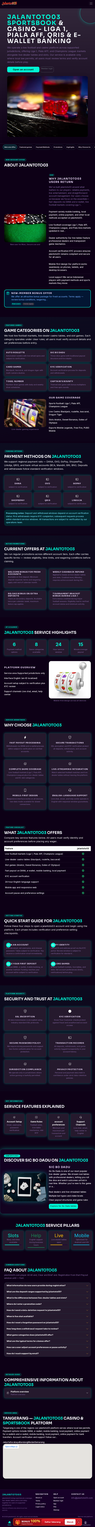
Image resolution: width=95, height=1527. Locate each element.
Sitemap (56, 1510)
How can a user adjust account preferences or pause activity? (37, 1347)
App (54, 1504)
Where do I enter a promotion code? (24, 1304)
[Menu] (91, 3)
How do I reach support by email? (23, 1353)
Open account (58, 1498)
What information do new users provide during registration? (36, 1285)
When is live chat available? (20, 1316)
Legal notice (40, 1507)
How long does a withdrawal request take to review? (33, 1329)
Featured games (25, 147)
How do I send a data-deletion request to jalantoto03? (34, 1310)
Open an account (23, 69)
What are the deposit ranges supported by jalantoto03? (34, 1291)
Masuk (70, 1522)
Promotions (58, 147)
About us (39, 1498)
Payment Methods (43, 147)
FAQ (54, 1507)
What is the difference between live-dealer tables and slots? (37, 1298)
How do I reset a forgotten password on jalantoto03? (33, 1322)
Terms (38, 1501)
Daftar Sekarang (53, 1522)
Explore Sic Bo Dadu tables (63, 1206)
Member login (47, 69)
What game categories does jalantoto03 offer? (30, 1335)
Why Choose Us (84, 147)
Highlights (70, 147)
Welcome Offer (10, 147)
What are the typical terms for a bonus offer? (28, 1341)
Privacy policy (41, 1504)
